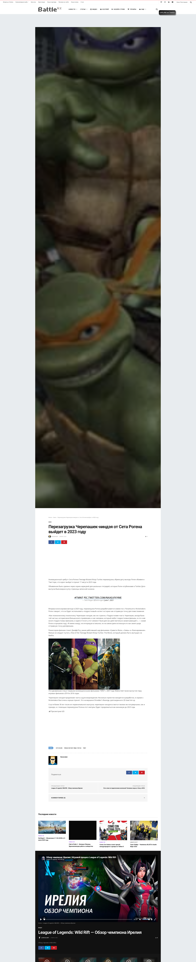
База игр (33, 2)
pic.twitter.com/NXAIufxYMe (103, 597)
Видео (94, 9)
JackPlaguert (45, 937)
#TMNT (78, 597)
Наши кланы (74, 2)
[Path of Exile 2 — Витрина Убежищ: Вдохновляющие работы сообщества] (82, 830)
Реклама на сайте (64, 2)
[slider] (88, 919)
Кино (50, 522)
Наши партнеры (51, 2)
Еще (142, 9)
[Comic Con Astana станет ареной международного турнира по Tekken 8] (113, 830)
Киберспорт (134, 842)
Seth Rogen (59, 748)
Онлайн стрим (119, 9)
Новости (72, 9)
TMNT (84, 748)
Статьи (82, 9)
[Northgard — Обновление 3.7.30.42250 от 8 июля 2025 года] (52, 827)
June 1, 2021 (109, 600)
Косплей (105, 9)
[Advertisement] (98, 562)
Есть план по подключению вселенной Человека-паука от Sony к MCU (124, 788)
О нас (82, 2)
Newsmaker (55, 536)
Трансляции (41, 2)
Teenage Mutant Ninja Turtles (72, 748)
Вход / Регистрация (182, 2)
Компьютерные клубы (21, 2)
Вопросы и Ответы (8, 2)
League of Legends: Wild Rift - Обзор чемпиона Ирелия (66, 788)
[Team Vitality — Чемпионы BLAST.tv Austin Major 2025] (144, 830)
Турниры (133, 9)
